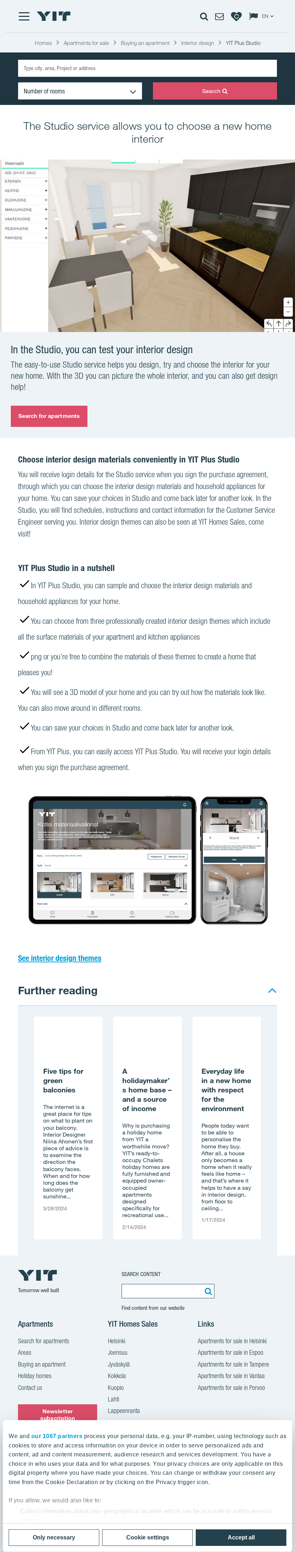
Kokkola (117, 1376)
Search (211, 91)
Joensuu (117, 1352)
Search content (141, 1274)
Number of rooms (44, 91)
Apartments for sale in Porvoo (231, 1387)
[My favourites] (236, 16)
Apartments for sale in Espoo (230, 1352)
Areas (24, 1352)
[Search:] (207, 1291)
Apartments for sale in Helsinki (232, 1341)
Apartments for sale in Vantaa (231, 1376)
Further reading (57, 990)
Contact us (30, 1387)
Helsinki (116, 1341)
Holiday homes (34, 1376)
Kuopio (116, 1387)
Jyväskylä (119, 1364)
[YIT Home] (54, 16)
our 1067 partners (57, 1436)
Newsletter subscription (57, 1415)
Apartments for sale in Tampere (233, 1364)
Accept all (241, 1537)
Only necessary (54, 1537)
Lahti (113, 1399)
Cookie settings (147, 1537)
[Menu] (24, 16)
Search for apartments (49, 415)
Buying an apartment (41, 1364)
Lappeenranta (124, 1410)
